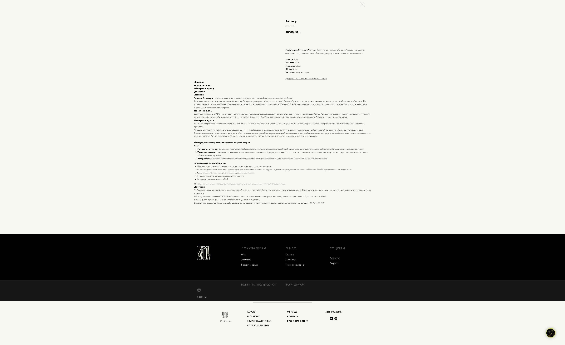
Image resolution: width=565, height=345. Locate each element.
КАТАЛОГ (251, 312)
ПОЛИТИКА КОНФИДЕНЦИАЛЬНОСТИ (258, 285)
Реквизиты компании (294, 265)
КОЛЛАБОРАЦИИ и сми (259, 321)
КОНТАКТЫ (292, 317)
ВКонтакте (334, 258)
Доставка (245, 260)
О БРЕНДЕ (292, 312)
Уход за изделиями (258, 325)
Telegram (334, 263)
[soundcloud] (199, 290)
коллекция (253, 317)
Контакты (289, 254)
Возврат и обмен (249, 265)
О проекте (290, 260)
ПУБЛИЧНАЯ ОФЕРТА (294, 285)
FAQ (243, 254)
